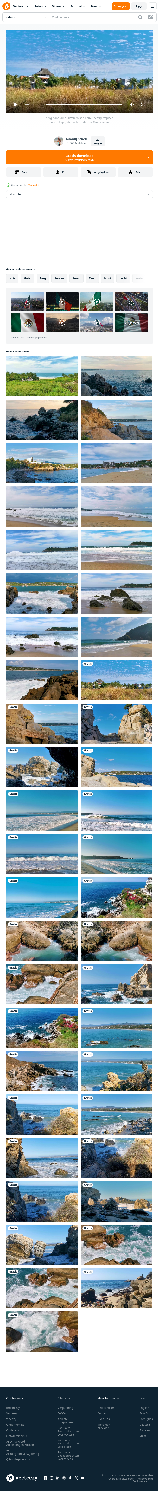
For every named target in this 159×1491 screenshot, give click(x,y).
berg (43, 277)
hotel (27, 277)
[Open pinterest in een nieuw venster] (64, 1476)
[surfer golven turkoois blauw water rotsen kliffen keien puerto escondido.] (116, 375)
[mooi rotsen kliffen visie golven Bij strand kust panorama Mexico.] (42, 592)
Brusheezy (13, 1406)
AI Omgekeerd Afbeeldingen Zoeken (20, 1441)
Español (142, 1411)
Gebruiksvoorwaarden (118, 1477)
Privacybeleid (142, 1477)
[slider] (84, 104)
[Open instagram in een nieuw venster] (51, 1476)
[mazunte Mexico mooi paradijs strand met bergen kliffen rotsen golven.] (116, 635)
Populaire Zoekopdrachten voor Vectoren (68, 1429)
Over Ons (104, 1417)
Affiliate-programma (65, 1418)
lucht (123, 277)
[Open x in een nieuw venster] (76, 1476)
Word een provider (104, 1424)
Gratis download (79, 157)
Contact (102, 1411)
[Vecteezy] (6, 6)
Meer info (15, 192)
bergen (59, 277)
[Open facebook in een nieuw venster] (45, 1476)
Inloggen (139, 6)
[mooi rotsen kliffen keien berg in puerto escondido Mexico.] (116, 722)
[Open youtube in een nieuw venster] (82, 1476)
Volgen (98, 143)
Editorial (76, 6)
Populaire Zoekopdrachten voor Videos (68, 1454)
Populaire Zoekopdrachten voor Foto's (68, 1442)
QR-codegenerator (18, 1457)
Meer (94, 6)
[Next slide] (143, 276)
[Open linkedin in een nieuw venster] (57, 1476)
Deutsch (142, 1423)
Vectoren (19, 6)
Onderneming (15, 1423)
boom (76, 277)
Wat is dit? (33, 185)
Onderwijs (13, 1428)
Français (142, 1428)
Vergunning (65, 1406)
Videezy (11, 1417)
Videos (56, 6)
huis (12, 277)
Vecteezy (11, 1411)
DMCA (62, 1411)
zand (92, 277)
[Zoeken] (140, 17)
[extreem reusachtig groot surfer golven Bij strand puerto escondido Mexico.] (42, 809)
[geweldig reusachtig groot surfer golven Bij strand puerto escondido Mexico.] (116, 461)
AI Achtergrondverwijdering (22, 1450)
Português (143, 1417)
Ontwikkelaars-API (18, 1434)
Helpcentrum (106, 1406)
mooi (107, 277)
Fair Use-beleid (138, 1479)
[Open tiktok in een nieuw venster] (70, 1476)
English (141, 1406)
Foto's (39, 6)
